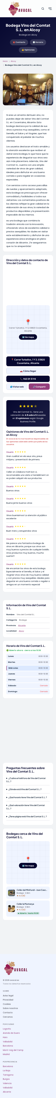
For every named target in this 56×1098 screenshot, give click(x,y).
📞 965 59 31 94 (28, 378)
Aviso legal (8, 995)
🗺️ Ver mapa (28, 337)
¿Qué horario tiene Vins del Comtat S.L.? (27, 797)
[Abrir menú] (50, 8)
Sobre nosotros (10, 1008)
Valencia (7, 1083)
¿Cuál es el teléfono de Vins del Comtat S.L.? (26, 780)
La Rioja (6, 1070)
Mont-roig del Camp (13, 1050)
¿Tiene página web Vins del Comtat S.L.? (27, 816)
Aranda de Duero (11, 1033)
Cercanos (8, 1017)
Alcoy (13, 61)
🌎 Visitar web (17, 386)
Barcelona (8, 1045)
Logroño (7, 1029)
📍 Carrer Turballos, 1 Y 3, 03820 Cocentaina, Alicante (28, 361)
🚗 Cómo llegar (28, 370)
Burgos (6, 1079)
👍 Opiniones (28, 49)
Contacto (8, 1012)
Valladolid (7, 1041)
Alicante (22, 625)
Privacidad (8, 999)
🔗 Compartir (39, 386)
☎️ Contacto (19, 42)
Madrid (6, 1054)
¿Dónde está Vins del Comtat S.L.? (24, 789)
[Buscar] (43, 9)
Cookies (7, 1004)
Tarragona (8, 1075)
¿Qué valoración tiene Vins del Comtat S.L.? (25, 807)
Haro (5, 1037)
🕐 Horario (38, 42)
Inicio (5, 61)
